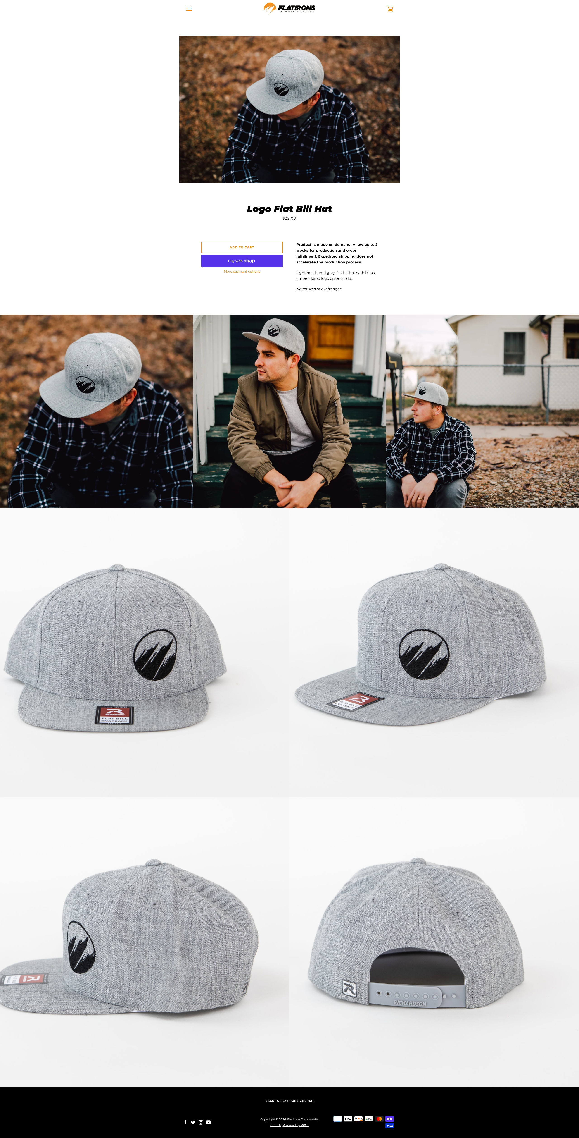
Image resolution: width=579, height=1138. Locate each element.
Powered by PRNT (296, 1125)
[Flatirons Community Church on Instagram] (201, 1122)
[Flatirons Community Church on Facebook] (185, 1122)
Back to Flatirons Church (289, 1100)
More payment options (242, 271)
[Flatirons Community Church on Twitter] (193, 1122)
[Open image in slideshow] (289, 109)
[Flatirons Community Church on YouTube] (208, 1122)
